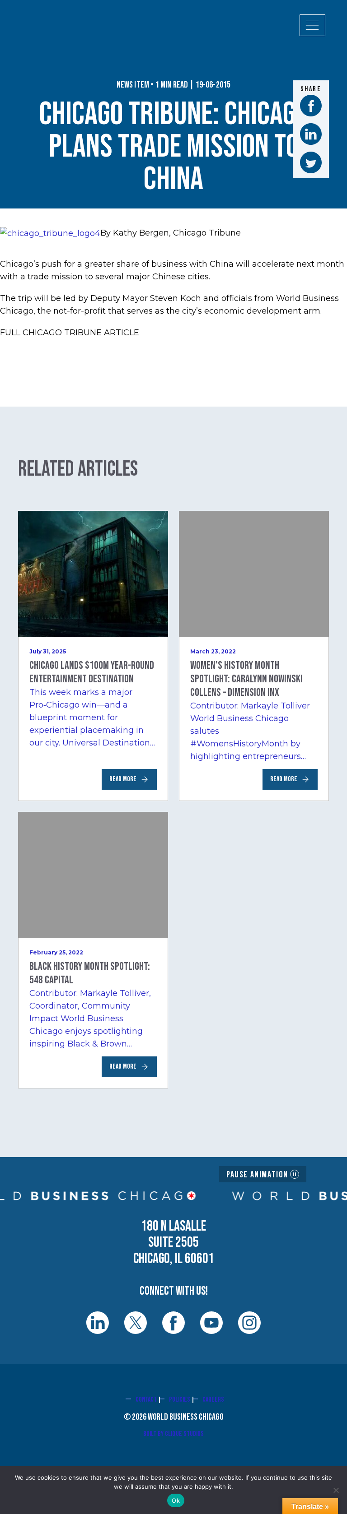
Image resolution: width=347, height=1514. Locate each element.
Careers (213, 1399)
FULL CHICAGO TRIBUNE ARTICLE (69, 333)
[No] (335, 1490)
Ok (176, 1500)
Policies (179, 1399)
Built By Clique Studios (173, 1434)
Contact (146, 1399)
